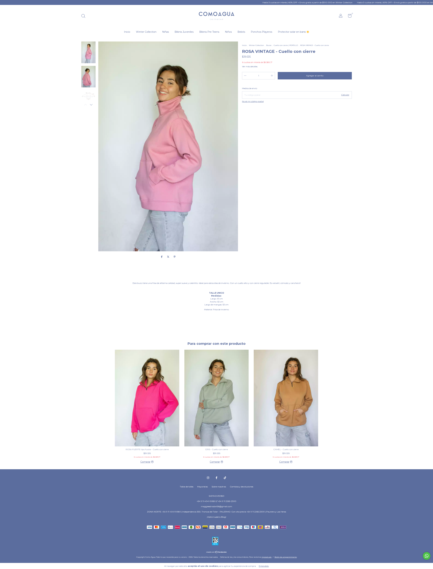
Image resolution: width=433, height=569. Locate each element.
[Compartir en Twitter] (168, 256)
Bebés (241, 31)
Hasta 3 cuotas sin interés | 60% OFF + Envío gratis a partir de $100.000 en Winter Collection (282, 2)
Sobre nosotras (219, 486)
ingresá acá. (267, 557)
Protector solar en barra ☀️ (293, 31)
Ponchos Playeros (261, 31)
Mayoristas (202, 486)
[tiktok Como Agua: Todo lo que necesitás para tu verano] (225, 477)
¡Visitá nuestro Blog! (216, 517)
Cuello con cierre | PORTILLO (286, 45)
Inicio (127, 31)
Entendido (264, 566)
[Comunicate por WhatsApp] (426, 556)
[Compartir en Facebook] (162, 256)
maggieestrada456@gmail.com (216, 506)
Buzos (268, 45)
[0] (348, 16)
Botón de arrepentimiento (286, 557)
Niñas (165, 31)
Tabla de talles (186, 486)
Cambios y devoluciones (241, 486)
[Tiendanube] (216, 552)
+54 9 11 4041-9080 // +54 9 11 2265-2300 (216, 501)
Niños (228, 31)
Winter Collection (146, 31)
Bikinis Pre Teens (209, 31)
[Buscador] (84, 16)
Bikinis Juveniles (184, 31)
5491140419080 (216, 496)
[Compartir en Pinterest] (174, 256)
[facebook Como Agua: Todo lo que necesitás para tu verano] (216, 477)
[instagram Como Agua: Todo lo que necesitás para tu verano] (208, 477)
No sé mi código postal (253, 101)
